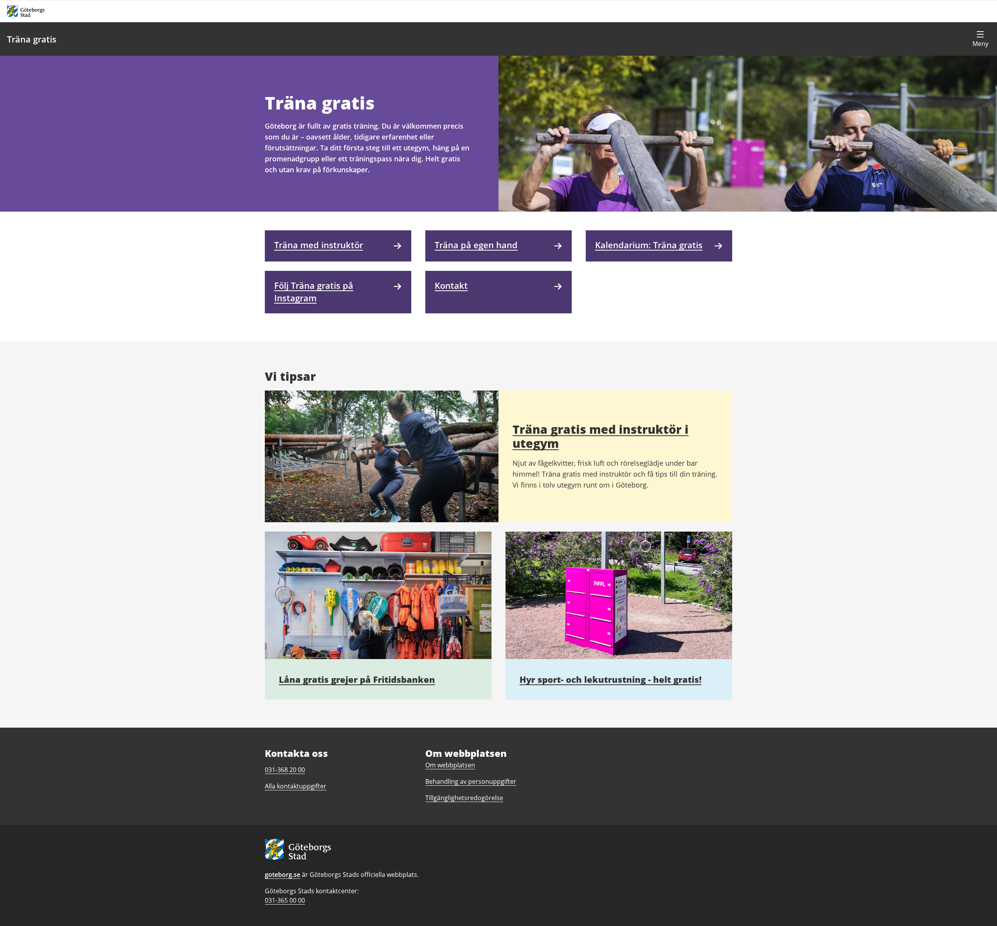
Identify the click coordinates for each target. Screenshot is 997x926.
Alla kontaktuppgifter (295, 786)
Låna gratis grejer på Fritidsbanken (357, 679)
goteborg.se (282, 874)
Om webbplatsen (450, 765)
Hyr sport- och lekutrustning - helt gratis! (610, 679)
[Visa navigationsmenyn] (980, 39)
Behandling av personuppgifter (470, 781)
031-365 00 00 (285, 900)
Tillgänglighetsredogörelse (464, 797)
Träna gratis (31, 39)
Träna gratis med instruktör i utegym (601, 436)
